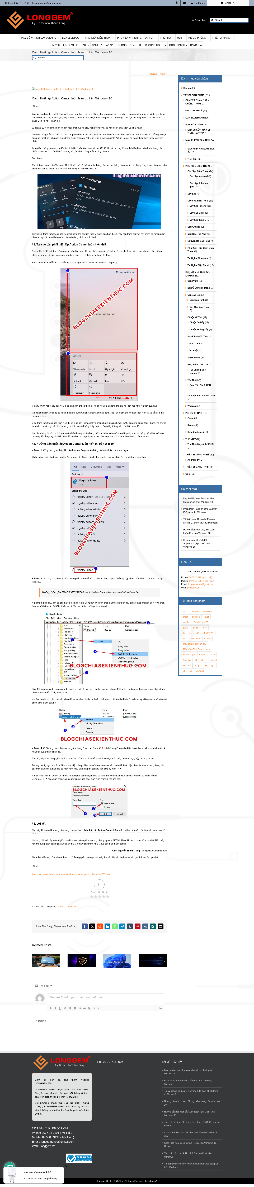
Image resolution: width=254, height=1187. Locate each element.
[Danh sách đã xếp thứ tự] (70, 1008)
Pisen (190, 418)
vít (184, 671)
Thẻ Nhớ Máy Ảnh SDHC (200, 444)
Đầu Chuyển (193, 227)
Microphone (193, 357)
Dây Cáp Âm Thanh (200, 307)
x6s (190, 671)
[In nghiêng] (55, 1008)
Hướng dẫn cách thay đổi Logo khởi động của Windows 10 (192, 1103)
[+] (99, 1008)
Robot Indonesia (196, 432)
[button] (34, 961)
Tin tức (59, 906)
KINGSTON (208, 633)
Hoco (204, 628)
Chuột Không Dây (199, 329)
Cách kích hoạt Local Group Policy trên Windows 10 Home (190, 1145)
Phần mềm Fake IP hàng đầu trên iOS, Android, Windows (188, 1082)
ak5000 (195, 611)
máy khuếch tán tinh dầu (194, 644)
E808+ (186, 628)
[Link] (89, 1008)
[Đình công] (65, 1008)
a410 (185, 611)
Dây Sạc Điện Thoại (197, 200)
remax (202, 654)
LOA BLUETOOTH (195, 117)
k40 (197, 633)
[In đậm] (50, 1008)
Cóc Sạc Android (199, 176)
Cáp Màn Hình (197, 300)
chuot (206, 617)
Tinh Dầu (192, 159)
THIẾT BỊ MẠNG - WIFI (197, 466)
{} (94, 1008)
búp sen (196, 617)
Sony (196, 665)
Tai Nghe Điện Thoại (198, 265)
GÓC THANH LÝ (193, 110)
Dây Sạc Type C (198, 220)
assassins (207, 611)
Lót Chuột (192, 350)
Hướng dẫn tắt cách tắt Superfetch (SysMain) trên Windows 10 (196, 543)
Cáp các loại (194, 295)
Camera (187, 88)
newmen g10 (189, 654)
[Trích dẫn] (79, 1008)
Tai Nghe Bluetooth (197, 258)
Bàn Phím (192, 281)
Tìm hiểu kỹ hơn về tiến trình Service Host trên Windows (187, 1155)
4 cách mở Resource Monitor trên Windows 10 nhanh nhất (190, 1134)
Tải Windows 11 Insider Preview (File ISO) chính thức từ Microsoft (191, 1093)
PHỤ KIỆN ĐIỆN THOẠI (197, 166)
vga (213, 665)
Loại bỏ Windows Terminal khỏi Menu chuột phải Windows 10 (188, 1072)
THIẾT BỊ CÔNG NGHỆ (197, 454)
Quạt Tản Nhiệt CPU (200, 385)
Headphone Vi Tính (197, 336)
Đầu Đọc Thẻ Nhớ (196, 234)
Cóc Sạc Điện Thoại (198, 171)
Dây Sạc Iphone (198, 206)
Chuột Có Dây (197, 322)
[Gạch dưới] (60, 1008)
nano (208, 649)
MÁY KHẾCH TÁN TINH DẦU (200, 140)
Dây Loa (191, 193)
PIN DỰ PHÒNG (193, 413)
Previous (153, 74)
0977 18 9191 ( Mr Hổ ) (200, 577)
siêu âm (187, 665)
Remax (191, 425)
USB (187, 474)
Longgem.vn (193, 587)
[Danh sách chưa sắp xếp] (74, 1008)
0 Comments (71, 906)
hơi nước (187, 633)
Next (162, 74)
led (184, 638)
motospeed (195, 638)
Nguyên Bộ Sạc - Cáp (198, 241)
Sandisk (187, 660)
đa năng (200, 671)
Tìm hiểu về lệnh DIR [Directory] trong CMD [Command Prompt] (191, 1124)
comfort (186, 622)
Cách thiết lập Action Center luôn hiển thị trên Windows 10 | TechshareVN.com (71, 874)
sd (196, 660)
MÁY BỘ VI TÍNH (194, 124)
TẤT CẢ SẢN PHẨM (193, 95)
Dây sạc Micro (197, 213)
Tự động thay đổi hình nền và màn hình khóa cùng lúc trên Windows (191, 1165)
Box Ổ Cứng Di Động (198, 288)
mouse (207, 638)
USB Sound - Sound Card (201, 395)
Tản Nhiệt (192, 380)
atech (185, 617)
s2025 (212, 654)
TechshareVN (151, 1181)
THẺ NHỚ (190, 439)
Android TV (193, 460)
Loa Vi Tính (193, 343)
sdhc (203, 660)
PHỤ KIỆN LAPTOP (197, 364)
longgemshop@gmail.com (46, 3)
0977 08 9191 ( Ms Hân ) (201, 581)
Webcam (192, 406)
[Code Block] (84, 1008)
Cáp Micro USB (201, 622)
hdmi (195, 628)
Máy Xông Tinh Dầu (192, 649)
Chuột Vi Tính (194, 317)
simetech (213, 660)
